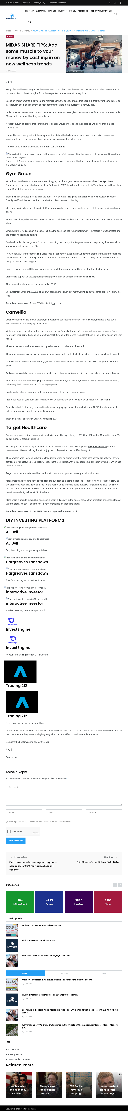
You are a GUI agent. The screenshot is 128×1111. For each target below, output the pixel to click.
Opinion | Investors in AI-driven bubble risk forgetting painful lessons (57, 979)
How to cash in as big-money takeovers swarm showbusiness (18, 1093)
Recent (25, 973)
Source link (11, 757)
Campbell (28, 984)
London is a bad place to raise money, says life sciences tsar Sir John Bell (109, 1093)
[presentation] (115, 885)
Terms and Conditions (57, 3)
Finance (52, 10)
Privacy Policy (39, 3)
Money (72, 10)
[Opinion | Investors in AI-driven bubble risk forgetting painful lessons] (12, 930)
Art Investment (39, 10)
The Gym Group (106, 181)
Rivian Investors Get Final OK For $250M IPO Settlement (50, 994)
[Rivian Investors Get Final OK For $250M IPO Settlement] (12, 945)
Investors (63, 10)
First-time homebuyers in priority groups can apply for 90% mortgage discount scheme (32, 866)
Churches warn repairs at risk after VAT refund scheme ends (48, 1093)
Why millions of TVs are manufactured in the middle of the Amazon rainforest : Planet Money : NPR (70, 1026)
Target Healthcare (97, 446)
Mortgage (83, 10)
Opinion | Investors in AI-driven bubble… (42, 925)
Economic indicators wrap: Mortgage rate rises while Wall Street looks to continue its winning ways (70, 1011)
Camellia (26, 335)
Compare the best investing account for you (28, 742)
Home (27, 10)
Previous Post (21, 857)
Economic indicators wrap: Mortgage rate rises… (47, 955)
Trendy (102, 973)
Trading (28, 21)
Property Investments (101, 10)
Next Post (109, 857)
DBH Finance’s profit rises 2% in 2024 (98, 862)
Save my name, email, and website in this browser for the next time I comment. (40, 822)
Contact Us (26, 3)
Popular (64, 973)
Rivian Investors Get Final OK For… (39, 940)
